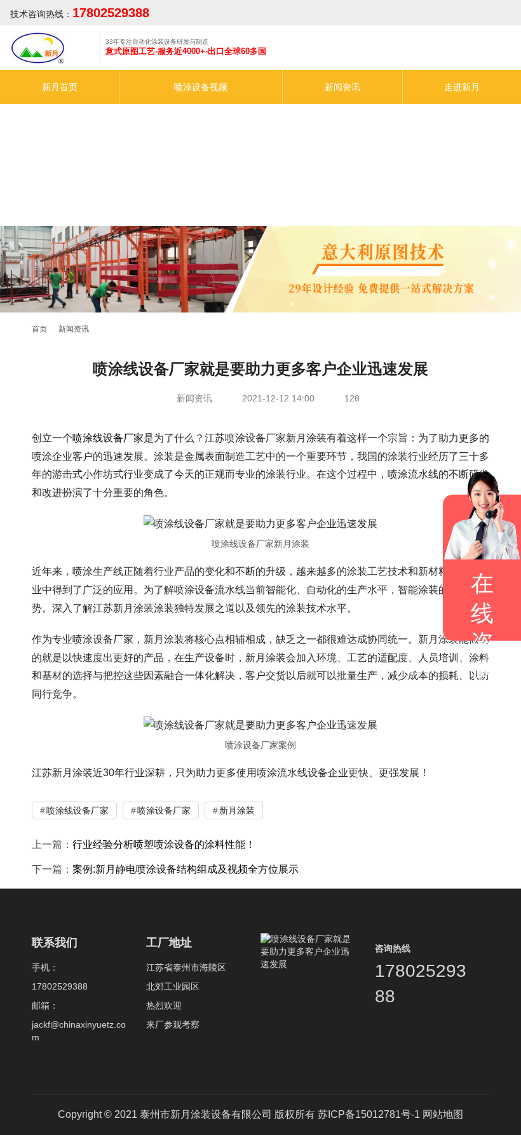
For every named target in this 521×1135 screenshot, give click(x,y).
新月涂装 (237, 810)
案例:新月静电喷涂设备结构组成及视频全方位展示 (185, 869)
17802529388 (110, 13)
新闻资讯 (342, 87)
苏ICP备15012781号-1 (369, 1114)
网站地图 (443, 1114)
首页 (39, 329)
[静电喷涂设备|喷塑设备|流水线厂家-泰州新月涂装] (42, 52)
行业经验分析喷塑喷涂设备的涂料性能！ (163, 844)
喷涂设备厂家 (164, 810)
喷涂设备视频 (200, 87)
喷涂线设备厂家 (108, 438)
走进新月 (462, 87)
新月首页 (60, 87)
